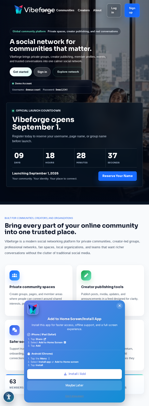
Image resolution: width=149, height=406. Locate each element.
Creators (84, 10)
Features (47, 10)
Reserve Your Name (117, 176)
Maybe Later (74, 385)
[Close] (119, 306)
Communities (65, 10)
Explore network (68, 71)
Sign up (132, 10)
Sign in (42, 71)
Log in (114, 10)
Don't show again (74, 396)
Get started (20, 71)
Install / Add (77, 374)
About (97, 10)
